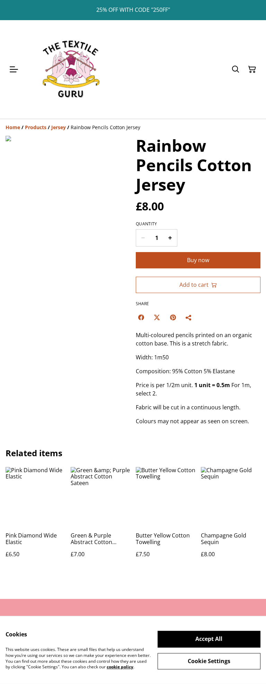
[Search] (235, 69)
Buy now (198, 260)
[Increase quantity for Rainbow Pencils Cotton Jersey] (170, 238)
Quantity (146, 224)
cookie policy (120, 667)
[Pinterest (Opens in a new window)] (173, 317)
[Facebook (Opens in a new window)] (141, 317)
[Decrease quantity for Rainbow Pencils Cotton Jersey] (143, 238)
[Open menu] (14, 69)
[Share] (189, 317)
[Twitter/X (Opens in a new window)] (157, 317)
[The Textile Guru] (70, 69)
